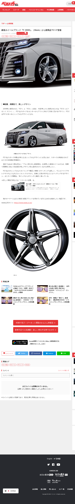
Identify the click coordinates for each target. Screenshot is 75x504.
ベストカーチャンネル (36, 10)
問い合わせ (52, 489)
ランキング (6, 10)
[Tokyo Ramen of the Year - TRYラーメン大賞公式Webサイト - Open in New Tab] (54, 482)
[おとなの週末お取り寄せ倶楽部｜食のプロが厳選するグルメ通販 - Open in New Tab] (46, 475)
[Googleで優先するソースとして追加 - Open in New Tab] (20, 342)
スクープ (16, 10)
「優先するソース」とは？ (37, 344)
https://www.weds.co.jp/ (23, 203)
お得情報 (60, 10)
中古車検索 (50, 10)
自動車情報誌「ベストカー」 (9, 3)
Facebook (53, 464)
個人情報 (43, 489)
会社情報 (35, 489)
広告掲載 (70, 489)
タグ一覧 (61, 489)
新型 (23, 10)
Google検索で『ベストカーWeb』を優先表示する (44, 341)
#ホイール (13, 36)
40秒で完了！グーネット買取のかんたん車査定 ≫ (36, 323)
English (49, 459)
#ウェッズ (20, 36)
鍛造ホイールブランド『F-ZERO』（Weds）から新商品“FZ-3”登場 (31, 30)
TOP (3, 23)
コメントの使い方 (63, 370)
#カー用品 (5, 36)
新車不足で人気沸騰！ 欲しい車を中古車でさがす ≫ (35, 330)
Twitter (48, 465)
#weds (27, 36)
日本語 (58, 459)
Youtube (58, 464)
